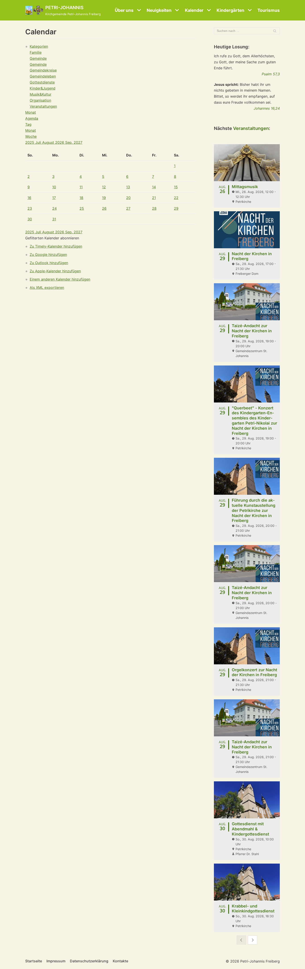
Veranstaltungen (43, 106)
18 (81, 197)
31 (54, 219)
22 (176, 197)
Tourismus (268, 10)
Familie (36, 52)
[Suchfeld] (275, 30)
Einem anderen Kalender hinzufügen (60, 279)
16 (29, 197)
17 (54, 197)
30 (29, 219)
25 (81, 208)
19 (104, 197)
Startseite (33, 961)
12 (104, 187)
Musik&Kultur (40, 94)
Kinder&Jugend (42, 88)
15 (176, 187)
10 (54, 187)
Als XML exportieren (47, 287)
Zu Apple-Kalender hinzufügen (55, 271)
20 (128, 197)
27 (128, 208)
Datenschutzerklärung (89, 961)
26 (104, 208)
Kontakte (120, 961)
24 (54, 208)
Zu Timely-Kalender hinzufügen (56, 246)
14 (154, 187)
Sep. (69, 142)
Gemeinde (38, 58)
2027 (78, 142)
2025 (30, 142)
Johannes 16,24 (267, 108)
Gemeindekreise (43, 70)
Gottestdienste (42, 82)
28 (154, 208)
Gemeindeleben (43, 76)
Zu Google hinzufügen (48, 254)
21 (154, 197)
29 (176, 208)
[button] (52, 238)
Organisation (40, 100)
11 (81, 187)
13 (128, 187)
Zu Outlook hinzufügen (49, 263)
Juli (38, 142)
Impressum (55, 961)
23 (29, 208)
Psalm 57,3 (271, 74)
